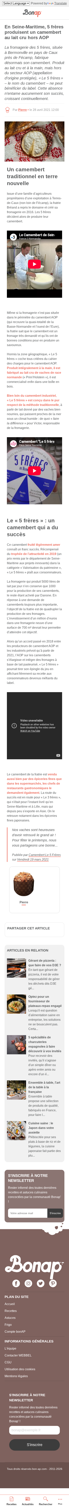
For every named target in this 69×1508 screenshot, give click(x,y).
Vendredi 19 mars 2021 (33, 859)
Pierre (22, 109)
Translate (60, 3)
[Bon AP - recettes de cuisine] (32, 13)
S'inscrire (55, 1213)
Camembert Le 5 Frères (45, 855)
